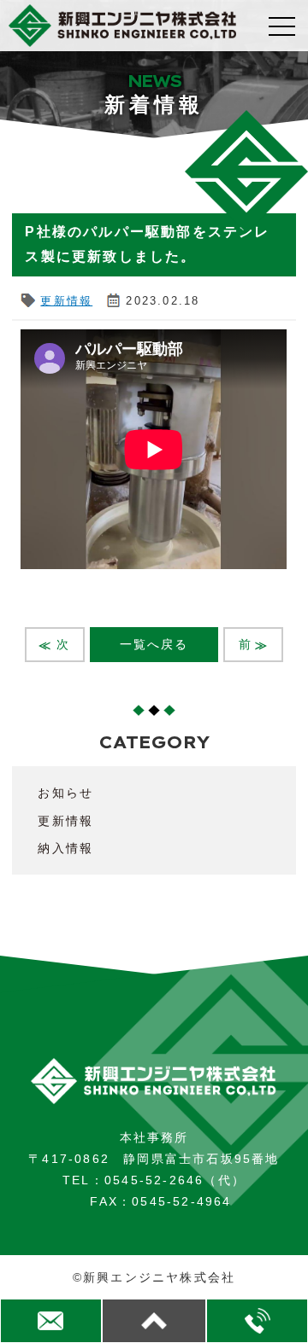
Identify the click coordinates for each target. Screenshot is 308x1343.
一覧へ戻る (154, 644)
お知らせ (65, 792)
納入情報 (65, 848)
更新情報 (66, 300)
